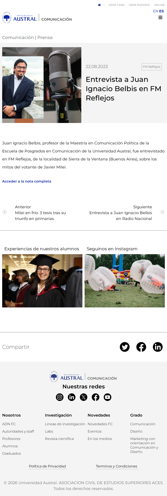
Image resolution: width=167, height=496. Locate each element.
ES (161, 11)
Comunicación (18, 37)
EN (155, 11)
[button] (10, 446)
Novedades (99, 415)
